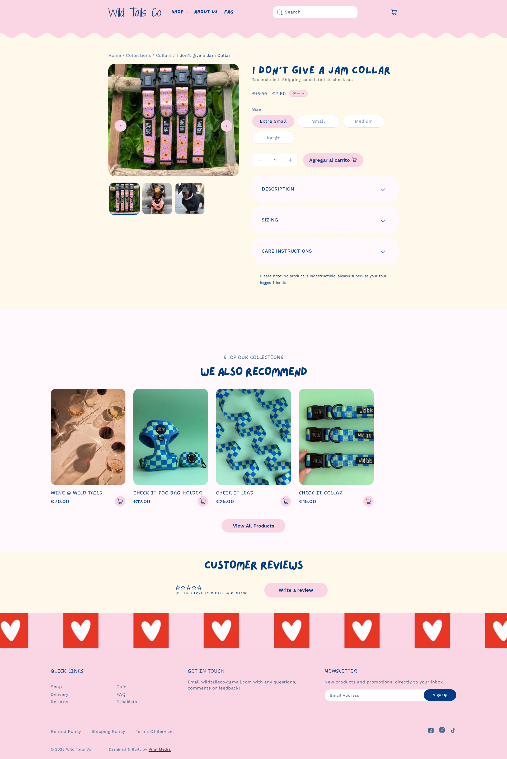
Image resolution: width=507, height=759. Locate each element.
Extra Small (273, 121)
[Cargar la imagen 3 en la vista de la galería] (190, 199)
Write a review (296, 590)
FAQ (120, 694)
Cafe (121, 686)
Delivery (59, 694)
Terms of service (154, 731)
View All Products (253, 526)
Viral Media (160, 749)
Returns (59, 701)
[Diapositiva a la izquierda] (120, 126)
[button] (179, 12)
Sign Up (440, 695)
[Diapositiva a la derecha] (226, 126)
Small (326, 123)
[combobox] (315, 12)
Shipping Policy (108, 731)
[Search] (280, 12)
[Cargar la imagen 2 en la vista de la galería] (157, 199)
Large (280, 139)
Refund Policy (66, 731)
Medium (370, 123)
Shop (56, 686)
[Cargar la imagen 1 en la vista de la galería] (124, 199)
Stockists (126, 701)
